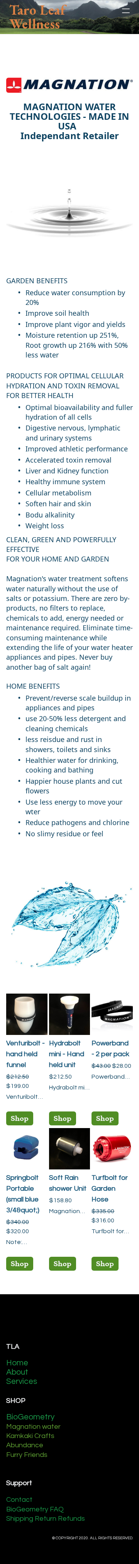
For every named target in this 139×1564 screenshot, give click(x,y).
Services (21, 1381)
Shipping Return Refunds (45, 1518)
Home (17, 1363)
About (18, 1372)
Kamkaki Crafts (30, 1436)
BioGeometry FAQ (35, 1509)
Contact (19, 1499)
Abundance (24, 1445)
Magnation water (33, 1426)
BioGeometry (30, 1417)
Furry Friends (26, 1454)
